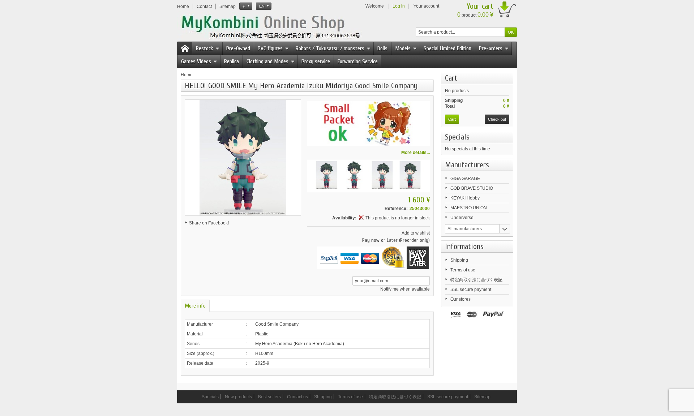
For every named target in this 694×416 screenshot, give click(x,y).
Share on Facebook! (209, 223)
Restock (204, 48)
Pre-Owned (238, 48)
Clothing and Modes (267, 61)
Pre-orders (490, 48)
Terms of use (462, 270)
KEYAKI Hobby (465, 198)
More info (195, 306)
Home (187, 74)
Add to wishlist (416, 233)
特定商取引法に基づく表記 (476, 279)
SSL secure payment (470, 289)
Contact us (297, 396)
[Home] (184, 48)
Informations (464, 246)
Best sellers (269, 396)
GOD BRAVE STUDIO (471, 188)
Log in (399, 6)
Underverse (462, 217)
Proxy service (315, 61)
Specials (457, 137)
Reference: (396, 208)
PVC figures (270, 48)
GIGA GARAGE (465, 178)
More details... (415, 152)
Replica (231, 61)
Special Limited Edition (447, 48)
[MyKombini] (275, 25)
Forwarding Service (358, 61)
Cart (451, 78)
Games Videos (196, 61)
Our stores (460, 299)
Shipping (459, 260)
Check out (497, 119)
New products (238, 396)
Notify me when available (405, 289)
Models (403, 48)
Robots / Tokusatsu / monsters (330, 48)
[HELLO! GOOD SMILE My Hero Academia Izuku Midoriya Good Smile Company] (326, 175)
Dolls (382, 48)
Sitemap (482, 396)
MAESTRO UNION (468, 207)
